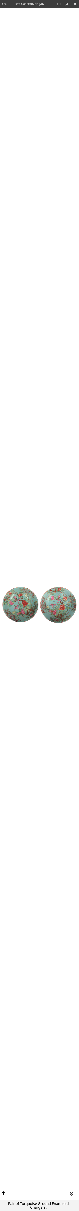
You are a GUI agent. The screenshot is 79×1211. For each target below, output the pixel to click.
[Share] (67, 4)
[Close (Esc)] (75, 4)
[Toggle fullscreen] (59, 4)
